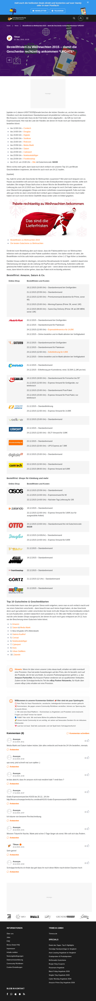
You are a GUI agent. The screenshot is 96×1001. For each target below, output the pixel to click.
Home (9, 26)
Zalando (16, 655)
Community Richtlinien (15, 963)
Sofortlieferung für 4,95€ (58, 352)
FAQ (8, 941)
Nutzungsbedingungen (15, 956)
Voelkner (27, 138)
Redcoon (27, 142)
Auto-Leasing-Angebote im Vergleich (62, 953)
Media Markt (29, 145)
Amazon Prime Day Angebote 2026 (62, 982)
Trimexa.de (53, 934)
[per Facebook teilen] (7, 994)
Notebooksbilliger (31, 155)
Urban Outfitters (18, 651)
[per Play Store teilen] (20, 994)
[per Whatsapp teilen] (11, 994)
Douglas (27, 132)
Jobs (8, 937)
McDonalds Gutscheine (57, 960)
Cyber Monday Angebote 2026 (60, 979)
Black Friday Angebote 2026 (59, 971)
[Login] (80, 18)
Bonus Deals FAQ (13, 945)
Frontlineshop (29, 159)
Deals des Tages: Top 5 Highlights (61, 945)
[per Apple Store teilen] (16, 994)
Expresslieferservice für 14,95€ (61, 330)
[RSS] (24, 994)
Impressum (11, 948)
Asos (14, 648)
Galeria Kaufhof (18, 634)
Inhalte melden (12, 952)
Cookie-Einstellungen (14, 967)
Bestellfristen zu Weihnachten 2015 (25, 240)
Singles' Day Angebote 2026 (59, 975)
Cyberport (28, 152)
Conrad (15, 638)
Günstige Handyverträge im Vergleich (62, 949)
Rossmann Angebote (56, 968)
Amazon (15, 624)
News (16, 26)
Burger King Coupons (57, 964)
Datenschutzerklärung (15, 960)
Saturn (26, 149)
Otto (34, 162)
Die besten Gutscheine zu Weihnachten (26, 243)
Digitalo (27, 135)
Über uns (10, 934)
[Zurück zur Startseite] (17, 18)
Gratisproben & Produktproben (60, 956)
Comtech (27, 128)
